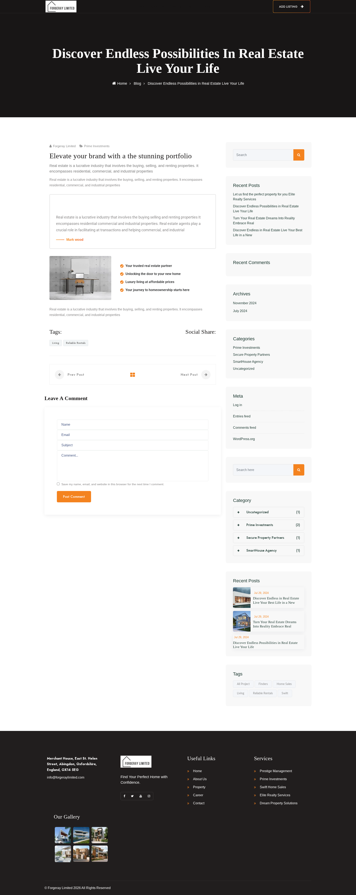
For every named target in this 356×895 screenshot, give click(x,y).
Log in (237, 405)
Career (191, 6)
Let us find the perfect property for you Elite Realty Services (264, 197)
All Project (243, 684)
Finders (263, 684)
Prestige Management (276, 771)
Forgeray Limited (64, 146)
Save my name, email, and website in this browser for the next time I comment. (112, 484)
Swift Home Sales (273, 787)
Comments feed (244, 427)
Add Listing (288, 7)
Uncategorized (243, 368)
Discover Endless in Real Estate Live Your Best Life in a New (267, 232)
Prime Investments (97, 146)
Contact (207, 6)
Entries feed (242, 416)
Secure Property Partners (251, 354)
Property (175, 6)
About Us (157, 6)
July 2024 (240, 311)
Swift (285, 693)
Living (55, 343)
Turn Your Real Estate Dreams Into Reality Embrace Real (264, 220)
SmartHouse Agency (248, 361)
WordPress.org (244, 439)
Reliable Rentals (75, 343)
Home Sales (284, 684)
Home (141, 6)
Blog (137, 83)
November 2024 (244, 303)
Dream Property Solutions (278, 803)
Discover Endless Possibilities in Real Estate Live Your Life (266, 208)
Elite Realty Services (275, 795)
